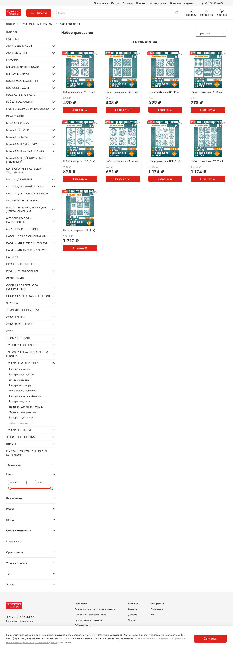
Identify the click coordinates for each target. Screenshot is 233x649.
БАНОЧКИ (12, 60)
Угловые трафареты (19, 380)
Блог (153, 614)
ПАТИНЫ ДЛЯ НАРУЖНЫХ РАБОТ (25, 250)
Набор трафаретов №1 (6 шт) (207, 92)
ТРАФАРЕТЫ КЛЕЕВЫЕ (19, 430)
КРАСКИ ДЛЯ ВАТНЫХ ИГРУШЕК (25, 151)
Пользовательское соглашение (90, 614)
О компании (101, 3)
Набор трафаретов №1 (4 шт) (79, 92)
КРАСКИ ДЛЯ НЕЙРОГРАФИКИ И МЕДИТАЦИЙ (25, 160)
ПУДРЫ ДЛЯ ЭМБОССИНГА (22, 271)
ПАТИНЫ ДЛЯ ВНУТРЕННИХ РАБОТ (26, 243)
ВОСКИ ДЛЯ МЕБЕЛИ (19, 179)
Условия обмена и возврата (88, 619)
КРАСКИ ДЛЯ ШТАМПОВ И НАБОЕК (27, 193)
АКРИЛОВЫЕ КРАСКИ (19, 46)
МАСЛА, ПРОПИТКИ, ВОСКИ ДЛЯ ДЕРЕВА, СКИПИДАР (26, 209)
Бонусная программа (182, 3)
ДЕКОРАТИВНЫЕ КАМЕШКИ (22, 310)
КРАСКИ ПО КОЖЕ (17, 137)
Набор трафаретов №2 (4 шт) (122, 92)
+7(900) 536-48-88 (20, 616)
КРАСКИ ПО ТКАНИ (17, 130)
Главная (10, 24)
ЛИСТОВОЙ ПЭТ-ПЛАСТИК (21, 200)
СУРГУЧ (10, 331)
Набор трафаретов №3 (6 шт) (122, 161)
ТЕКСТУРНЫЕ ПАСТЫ (18, 338)
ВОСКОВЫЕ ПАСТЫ (17, 88)
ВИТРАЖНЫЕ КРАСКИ (18, 74)
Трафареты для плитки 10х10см (26, 407)
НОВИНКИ (12, 39)
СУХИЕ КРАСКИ (15, 317)
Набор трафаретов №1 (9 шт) (164, 161)
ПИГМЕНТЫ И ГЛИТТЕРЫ (20, 264)
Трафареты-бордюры (20, 385)
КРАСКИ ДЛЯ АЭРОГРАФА (22, 144)
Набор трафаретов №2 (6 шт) (79, 161)
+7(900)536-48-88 (214, 3)
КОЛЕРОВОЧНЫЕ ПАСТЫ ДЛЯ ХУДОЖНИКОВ (24, 170)
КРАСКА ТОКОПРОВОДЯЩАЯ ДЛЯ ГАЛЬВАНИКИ (26, 453)
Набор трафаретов (19, 423)
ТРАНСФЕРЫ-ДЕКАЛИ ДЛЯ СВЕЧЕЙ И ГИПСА (27, 354)
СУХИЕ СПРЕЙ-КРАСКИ (19, 324)
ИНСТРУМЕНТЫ (15, 116)
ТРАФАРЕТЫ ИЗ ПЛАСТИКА (37, 24)
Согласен (210, 638)
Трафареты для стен (20, 369)
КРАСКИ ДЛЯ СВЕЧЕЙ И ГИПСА (25, 186)
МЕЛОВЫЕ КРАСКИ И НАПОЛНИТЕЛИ (18, 220)
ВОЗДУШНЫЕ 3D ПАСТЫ (21, 95)
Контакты (141, 3)
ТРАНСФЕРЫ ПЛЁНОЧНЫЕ (21, 345)
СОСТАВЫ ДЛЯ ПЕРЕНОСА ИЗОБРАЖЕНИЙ (22, 287)
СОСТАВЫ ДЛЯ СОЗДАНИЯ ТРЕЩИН (28, 296)
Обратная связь (83, 625)
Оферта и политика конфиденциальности (95, 609)
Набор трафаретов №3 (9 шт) (79, 230)
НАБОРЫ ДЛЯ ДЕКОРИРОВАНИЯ (25, 236)
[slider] (9, 488)
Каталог (42, 13)
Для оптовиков (158, 3)
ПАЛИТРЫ (12, 257)
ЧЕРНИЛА (12, 303)
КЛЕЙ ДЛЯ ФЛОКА (17, 123)
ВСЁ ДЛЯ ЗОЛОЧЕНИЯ (19, 102)
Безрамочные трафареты (22, 390)
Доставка (128, 3)
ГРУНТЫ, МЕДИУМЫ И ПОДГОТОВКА (27, 109)
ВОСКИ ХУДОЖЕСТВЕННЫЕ (22, 81)
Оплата (115, 3)
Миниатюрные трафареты (22, 412)
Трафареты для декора (21, 374)
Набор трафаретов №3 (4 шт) (164, 92)
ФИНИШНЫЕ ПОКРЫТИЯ (20, 437)
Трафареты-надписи (19, 401)
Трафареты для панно (21, 417)
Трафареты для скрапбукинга (25, 396)
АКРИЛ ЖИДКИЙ (16, 53)
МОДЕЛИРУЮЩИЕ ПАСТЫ (22, 229)
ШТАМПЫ (11, 444)
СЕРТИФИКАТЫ (15, 278)
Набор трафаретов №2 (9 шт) (207, 161)
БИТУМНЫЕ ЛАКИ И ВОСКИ (22, 67)
